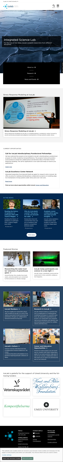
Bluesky (37, 433)
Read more (8, 181)
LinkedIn (37, 436)
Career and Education (42, 185)
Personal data (52, 439)
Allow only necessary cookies (12, 458)
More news (31, 235)
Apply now (8, 167)
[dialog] (31, 455)
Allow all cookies (27, 458)
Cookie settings (52, 442)
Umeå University (12, 1)
